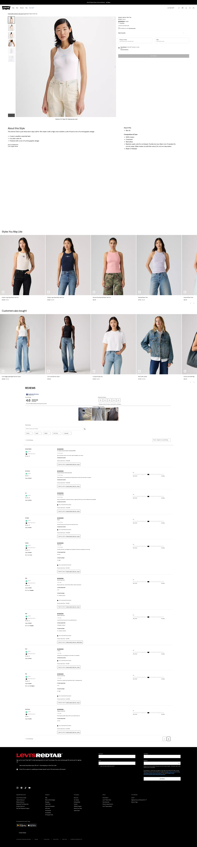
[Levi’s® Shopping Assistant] (182, 7)
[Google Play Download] (21, 825)
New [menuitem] (13, 7)
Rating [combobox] (27, 433)
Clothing (10, 13)
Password (146, 760)
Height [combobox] (36, 433)
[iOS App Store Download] (32, 825)
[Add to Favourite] (113, 19)
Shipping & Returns (124, 49)
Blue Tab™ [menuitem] (31, 7)
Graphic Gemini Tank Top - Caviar (73, 464)
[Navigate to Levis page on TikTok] (25, 787)
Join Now (162, 778)
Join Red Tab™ (170, 7)
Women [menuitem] (22, 7)
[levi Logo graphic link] (6, 7)
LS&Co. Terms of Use (170, 771)
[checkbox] (99, 766)
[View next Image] (115, 67)
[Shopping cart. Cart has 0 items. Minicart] (193, 7)
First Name (100, 753)
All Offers (108, 2)
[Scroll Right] (194, 303)
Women (13, 13)
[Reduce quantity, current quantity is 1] (180, 33)
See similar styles (132, 28)
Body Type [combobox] (56, 433)
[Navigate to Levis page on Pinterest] (21, 787)
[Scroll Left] (190, 303)
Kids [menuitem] (26, 7)
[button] (189, 7)
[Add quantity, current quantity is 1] (186, 33)
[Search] (178, 7)
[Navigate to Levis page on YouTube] (29, 787)
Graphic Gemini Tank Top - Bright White (74, 642)
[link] (37, 839)
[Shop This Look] (3, 292)
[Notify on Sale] (186, 7)
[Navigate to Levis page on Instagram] (17, 787)
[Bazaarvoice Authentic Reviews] (32, 394)
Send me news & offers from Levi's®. (107, 766)
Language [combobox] (66, 433)
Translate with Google (61, 457)
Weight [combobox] (45, 433)
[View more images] (11, 115)
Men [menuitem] (17, 7)
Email (99, 760)
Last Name (146, 753)
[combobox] (162, 440)
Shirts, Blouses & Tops (20, 13)
